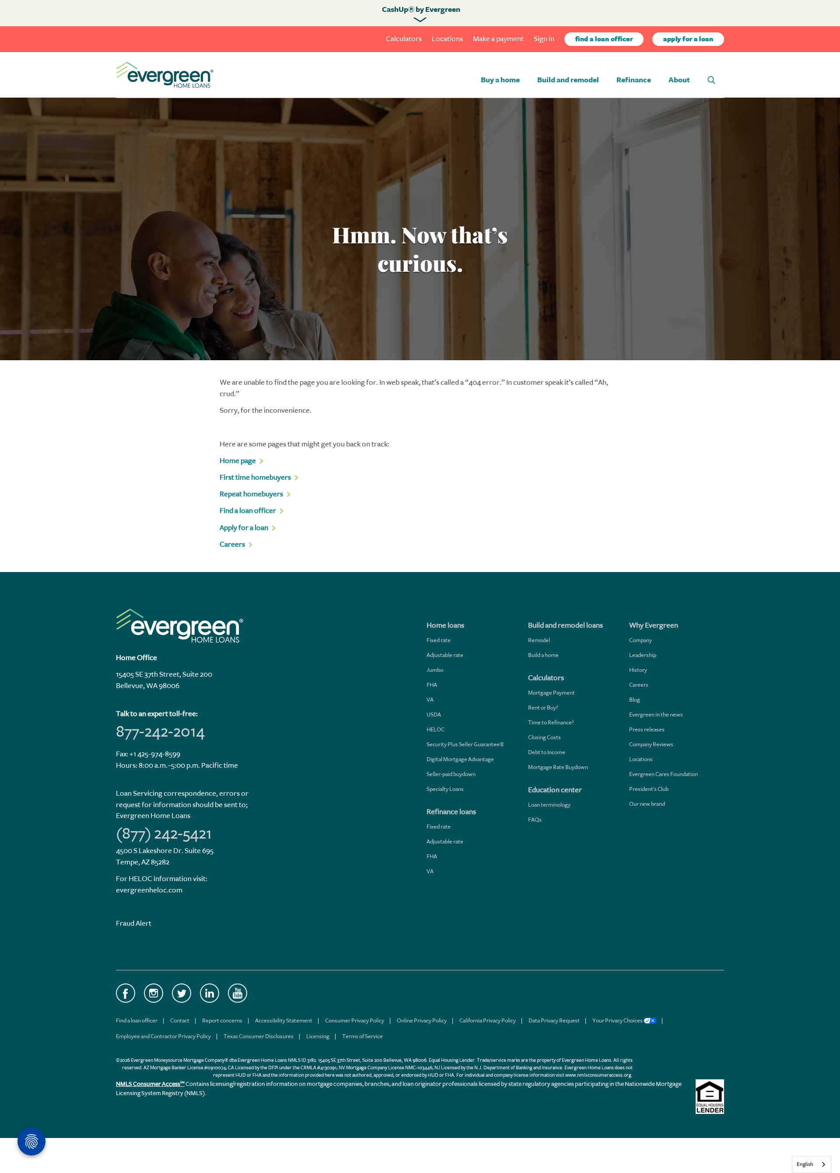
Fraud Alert (133, 923)
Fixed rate (439, 640)
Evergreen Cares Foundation (663, 774)
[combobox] (811, 1164)
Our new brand (647, 804)
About (679, 80)
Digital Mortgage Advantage (460, 759)
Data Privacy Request (554, 1020)
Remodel (539, 640)
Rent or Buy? (543, 707)
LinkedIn (209, 993)
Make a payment (498, 38)
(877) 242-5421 (164, 833)
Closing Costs (544, 737)
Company (640, 640)
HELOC (435, 729)
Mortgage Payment (551, 692)
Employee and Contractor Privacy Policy (163, 1036)
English (805, 1164)
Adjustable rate (445, 655)
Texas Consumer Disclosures (259, 1036)
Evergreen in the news (656, 714)
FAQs (535, 819)
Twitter (181, 993)
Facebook (125, 993)
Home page (238, 460)
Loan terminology (549, 804)
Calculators (404, 38)
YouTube (237, 993)
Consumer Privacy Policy (354, 1020)
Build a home (543, 655)
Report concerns (222, 1020)
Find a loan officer (137, 1020)
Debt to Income (546, 752)
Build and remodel (568, 80)
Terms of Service (362, 1036)
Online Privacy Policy (422, 1020)
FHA (432, 684)
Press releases (647, 729)
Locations (447, 38)
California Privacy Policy (487, 1020)
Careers (638, 684)
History (638, 670)
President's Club (648, 789)
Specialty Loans (445, 789)
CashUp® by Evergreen (421, 9)
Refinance (633, 80)
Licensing (317, 1036)
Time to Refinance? (551, 722)
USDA (434, 714)
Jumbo (435, 670)
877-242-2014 (160, 731)
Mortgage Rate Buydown (558, 767)
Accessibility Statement (283, 1020)
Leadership (642, 655)
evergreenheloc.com (149, 890)
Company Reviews (651, 744)
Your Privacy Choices (618, 1020)
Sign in (544, 38)
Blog (634, 699)
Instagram (153, 993)
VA (430, 699)
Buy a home (500, 80)
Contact (179, 1020)
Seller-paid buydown (451, 774)
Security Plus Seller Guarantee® (465, 744)
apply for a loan (688, 39)
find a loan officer (604, 39)
